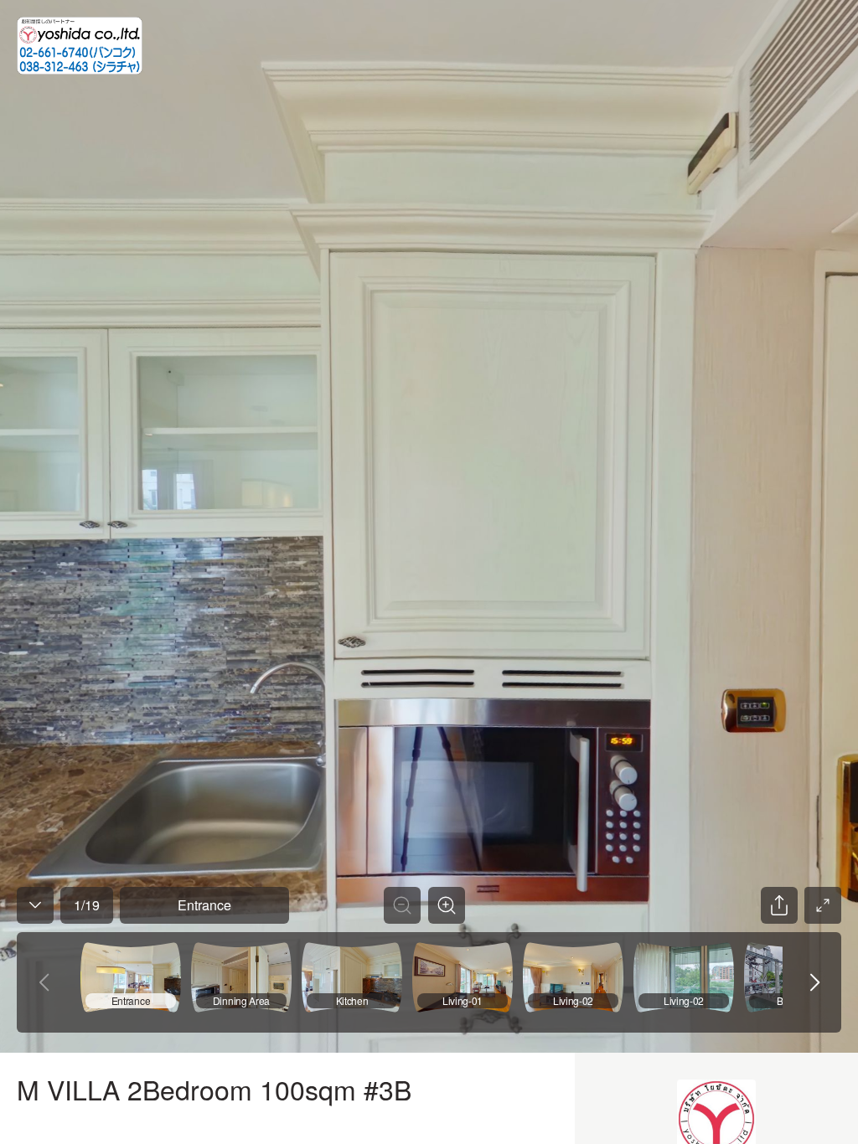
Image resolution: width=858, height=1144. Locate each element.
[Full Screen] (822, 905)
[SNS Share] (779, 905)
